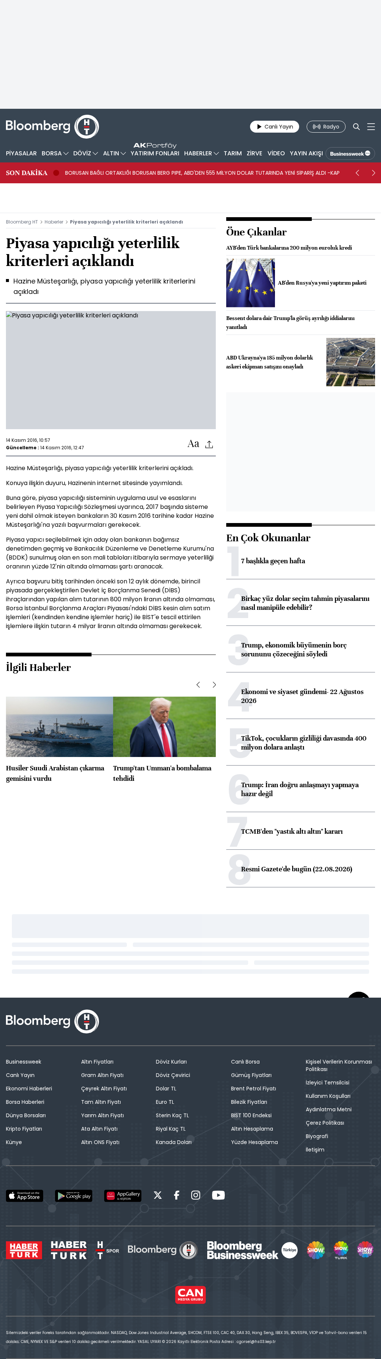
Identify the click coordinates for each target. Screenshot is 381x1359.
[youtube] (218, 1196)
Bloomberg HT (22, 222)
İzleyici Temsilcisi (327, 1082)
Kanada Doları (174, 1142)
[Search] (356, 126)
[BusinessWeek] (350, 153)
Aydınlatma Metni (329, 1109)
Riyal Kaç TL (171, 1128)
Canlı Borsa (245, 1061)
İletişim (315, 1149)
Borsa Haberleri (25, 1102)
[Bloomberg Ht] (163, 1250)
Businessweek (23, 1061)
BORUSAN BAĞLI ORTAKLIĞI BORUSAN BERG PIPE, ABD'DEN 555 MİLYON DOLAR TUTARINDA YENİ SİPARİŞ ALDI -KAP (202, 173)
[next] (374, 173)
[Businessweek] (252, 1250)
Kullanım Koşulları (328, 1096)
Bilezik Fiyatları (249, 1102)
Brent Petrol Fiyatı (253, 1088)
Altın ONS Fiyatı (100, 1142)
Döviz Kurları (171, 1061)
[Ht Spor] (107, 1250)
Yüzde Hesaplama (254, 1142)
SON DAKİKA (26, 173)
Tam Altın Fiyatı (101, 1102)
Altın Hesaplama (252, 1128)
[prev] (357, 173)
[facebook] (176, 1196)
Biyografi (317, 1136)
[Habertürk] (24, 1250)
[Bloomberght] (52, 127)
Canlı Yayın (20, 1075)
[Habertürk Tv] (69, 1250)
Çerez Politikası (325, 1123)
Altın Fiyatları (97, 1061)
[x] (157, 1196)
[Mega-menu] (371, 126)
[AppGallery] (122, 1196)
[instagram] (195, 1196)
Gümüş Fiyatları (251, 1075)
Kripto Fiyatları (24, 1128)
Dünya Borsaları (26, 1115)
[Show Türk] (341, 1250)
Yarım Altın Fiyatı (102, 1115)
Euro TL (165, 1102)
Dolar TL (166, 1088)
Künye (14, 1142)
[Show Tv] (316, 1250)
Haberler (54, 222)
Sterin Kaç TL (172, 1115)
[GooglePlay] (73, 1196)
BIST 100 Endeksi (251, 1115)
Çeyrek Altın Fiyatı (104, 1088)
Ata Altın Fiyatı (99, 1128)
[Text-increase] (193, 444)
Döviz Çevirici (173, 1075)
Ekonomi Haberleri (29, 1088)
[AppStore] (24, 1196)
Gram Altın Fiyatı (102, 1075)
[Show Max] (366, 1250)
